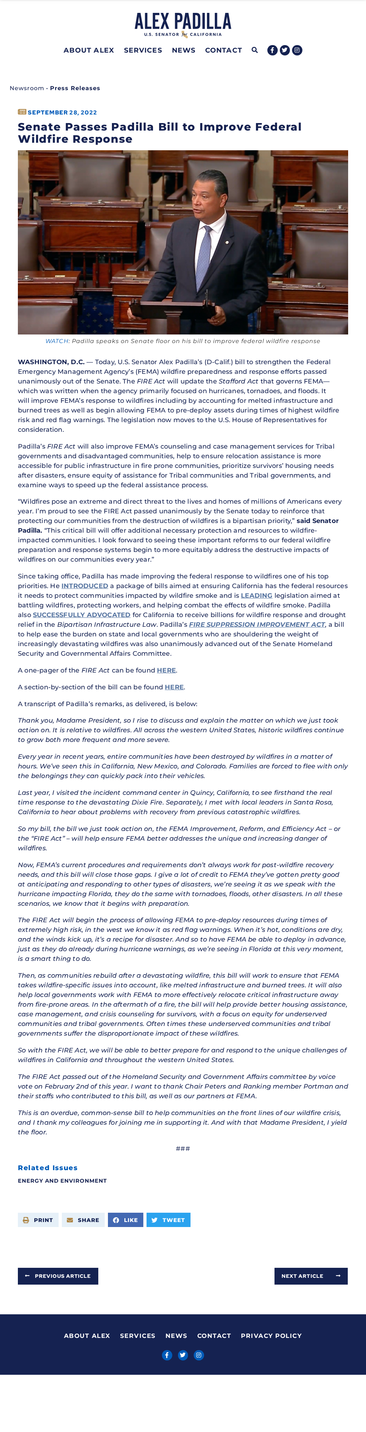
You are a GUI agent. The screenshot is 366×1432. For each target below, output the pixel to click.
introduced (84, 586)
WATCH (57, 341)
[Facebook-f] (272, 50)
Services (143, 50)
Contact (223, 50)
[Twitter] (285, 50)
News (184, 50)
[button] (255, 50)
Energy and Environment (62, 1180)
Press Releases (75, 88)
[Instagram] (297, 50)
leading (256, 596)
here (166, 670)
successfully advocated (81, 615)
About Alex (89, 50)
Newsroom (27, 88)
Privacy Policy (271, 1335)
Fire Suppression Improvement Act (257, 625)
